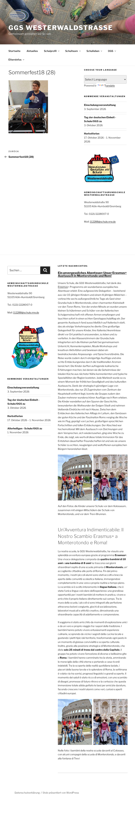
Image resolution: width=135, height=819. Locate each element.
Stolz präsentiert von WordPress (61, 792)
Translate (109, 85)
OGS (110, 50)
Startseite (14, 50)
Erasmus (63, 286)
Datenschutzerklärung (27, 792)
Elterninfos (14, 59)
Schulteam (71, 50)
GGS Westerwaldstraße (60, 28)
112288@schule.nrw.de (103, 221)
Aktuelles (32, 50)
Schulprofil (50, 50)
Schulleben (92, 50)
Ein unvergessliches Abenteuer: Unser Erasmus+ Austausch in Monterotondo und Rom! (92, 274)
